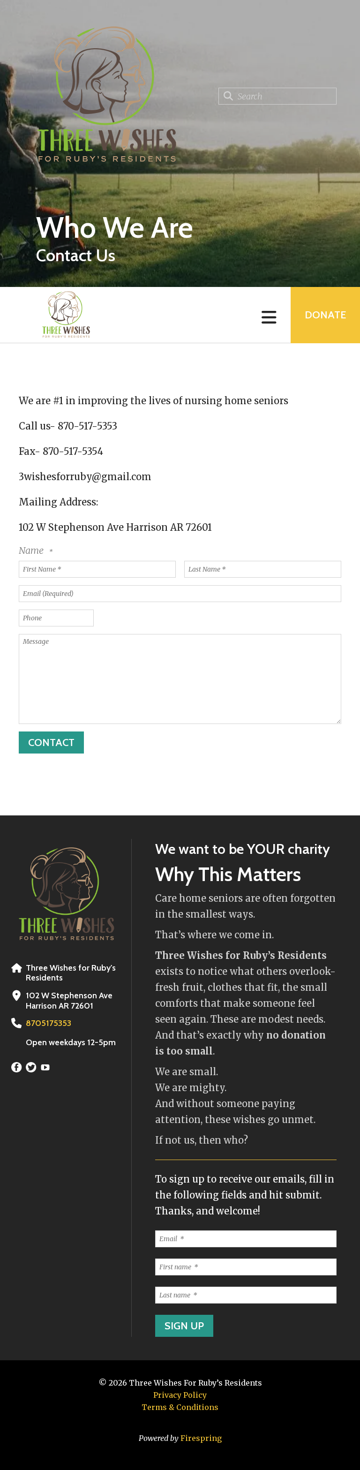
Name (32, 550)
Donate (325, 315)
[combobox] (277, 96)
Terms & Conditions (180, 1407)
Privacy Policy (180, 1395)
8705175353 (48, 1023)
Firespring (201, 1438)
